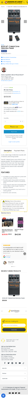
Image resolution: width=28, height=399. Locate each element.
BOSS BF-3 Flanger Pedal (19, 230)
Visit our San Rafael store (8, 346)
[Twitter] (8, 363)
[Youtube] (20, 363)
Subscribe (14, 330)
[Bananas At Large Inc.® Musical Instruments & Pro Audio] (14, 2)
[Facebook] (5, 363)
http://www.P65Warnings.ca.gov (11, 210)
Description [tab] (8, 151)
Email (2, 80)
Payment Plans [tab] (19, 151)
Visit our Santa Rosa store (8, 354)
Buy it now (14, 131)
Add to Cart (15, 127)
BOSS (2, 45)
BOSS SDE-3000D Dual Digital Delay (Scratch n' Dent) (7, 231)
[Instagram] (12, 363)
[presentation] (24, 212)
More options (8, 80)
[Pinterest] (16, 363)
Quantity (6, 118)
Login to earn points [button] (14, 142)
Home (3, 6)
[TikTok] (23, 363)
